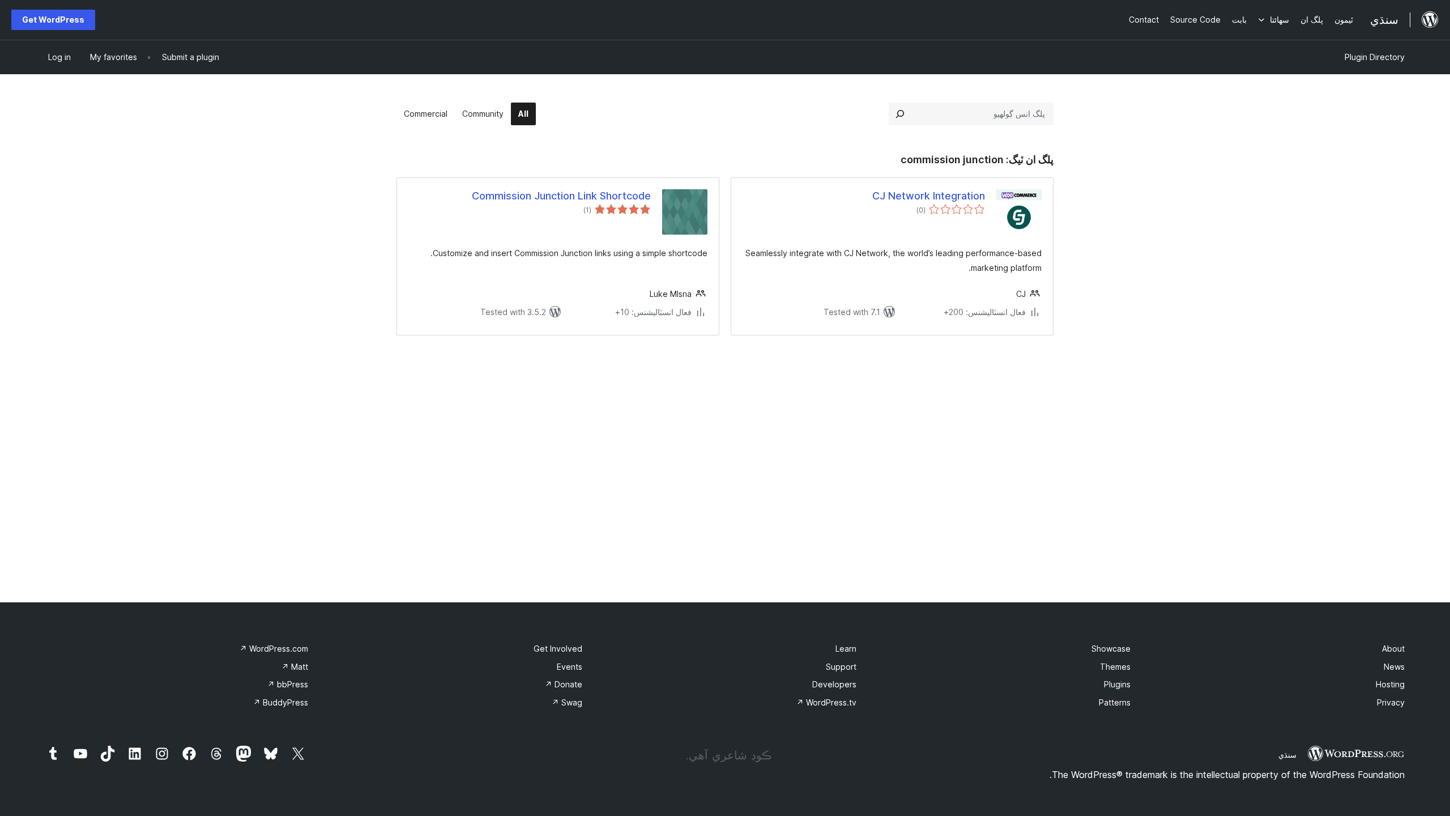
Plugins (1117, 684)
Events (569, 667)
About (1393, 648)
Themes (1115, 667)
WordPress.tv (826, 702)
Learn (845, 648)
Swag (567, 702)
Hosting (1390, 684)
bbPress (287, 684)
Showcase (1111, 648)
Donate (563, 684)
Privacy (1391, 702)
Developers (834, 684)
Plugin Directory (1375, 57)
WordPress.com (274, 648)
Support (841, 667)
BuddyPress (280, 702)
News (1394, 667)
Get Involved (558, 648)
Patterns (1115, 702)
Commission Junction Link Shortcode (561, 196)
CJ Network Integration (928, 196)
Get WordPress (53, 19)
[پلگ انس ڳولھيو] (900, 114)
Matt (295, 667)
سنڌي (1287, 754)
